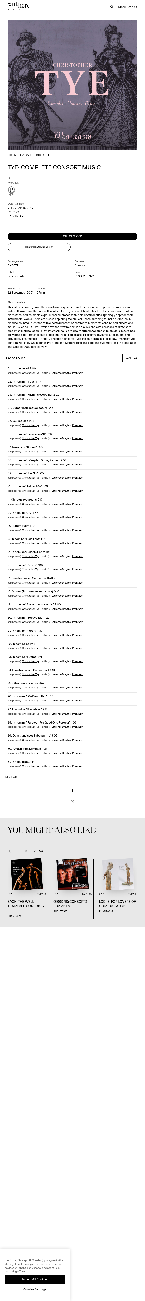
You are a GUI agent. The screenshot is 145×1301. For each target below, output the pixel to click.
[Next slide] (23, 851)
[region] (35, 1275)
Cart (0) (132, 6)
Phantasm (16, 215)
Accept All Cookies (35, 1279)
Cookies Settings (34, 1289)
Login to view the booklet (28, 155)
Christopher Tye (20, 207)
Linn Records (16, 276)
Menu (122, 6)
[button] (72, 777)
